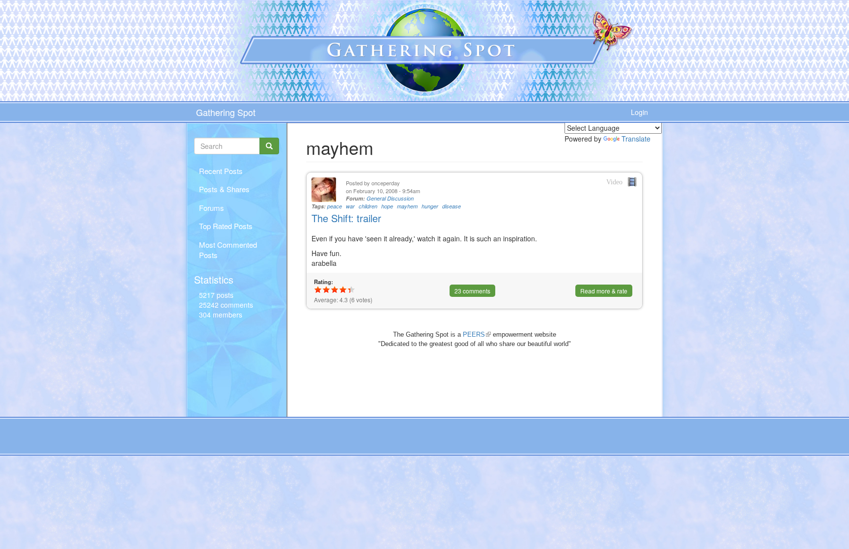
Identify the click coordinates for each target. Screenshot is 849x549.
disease (451, 206)
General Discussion (390, 198)
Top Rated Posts (226, 226)
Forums (211, 207)
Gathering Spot (225, 112)
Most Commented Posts (228, 249)
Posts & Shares (224, 189)
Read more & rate (603, 291)
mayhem (407, 206)
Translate (636, 139)
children (368, 206)
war (350, 206)
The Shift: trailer (346, 218)
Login (639, 112)
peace (334, 206)
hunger (430, 206)
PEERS (477, 334)
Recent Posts (221, 171)
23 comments (472, 291)
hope (387, 206)
